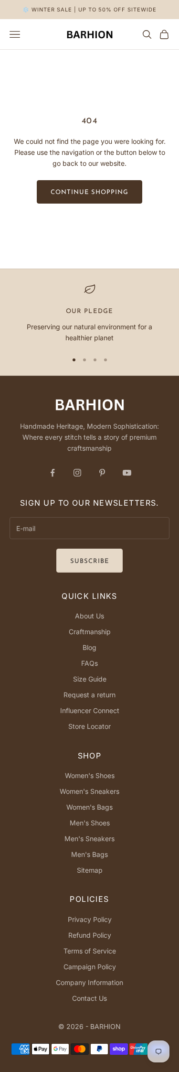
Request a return (89, 695)
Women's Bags (89, 807)
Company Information (89, 982)
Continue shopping (90, 192)
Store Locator (89, 726)
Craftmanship (90, 632)
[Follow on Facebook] (52, 472)
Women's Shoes (90, 775)
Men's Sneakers (89, 838)
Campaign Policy (89, 967)
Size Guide (89, 679)
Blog (89, 647)
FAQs (89, 663)
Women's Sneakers (89, 791)
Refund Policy (89, 935)
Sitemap (90, 870)
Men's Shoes (90, 823)
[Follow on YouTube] (127, 472)
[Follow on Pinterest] (102, 472)
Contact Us (89, 998)
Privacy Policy (90, 919)
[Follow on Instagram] (77, 472)
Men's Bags (89, 854)
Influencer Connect (89, 710)
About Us (89, 616)
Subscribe (89, 561)
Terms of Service (89, 951)
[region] (89, 313)
